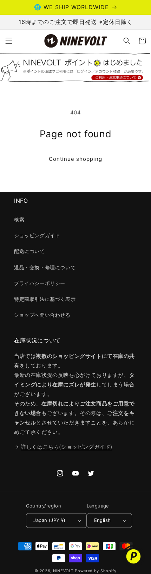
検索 (19, 219)
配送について (29, 251)
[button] (9, 41)
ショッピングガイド (37, 235)
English (102, 520)
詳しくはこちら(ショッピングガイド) (66, 446)
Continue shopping (75, 159)
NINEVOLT (63, 570)
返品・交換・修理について (45, 267)
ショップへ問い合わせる (42, 315)
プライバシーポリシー (39, 283)
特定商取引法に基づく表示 (45, 299)
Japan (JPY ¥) (49, 520)
